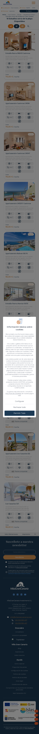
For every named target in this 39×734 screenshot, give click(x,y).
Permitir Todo (19, 413)
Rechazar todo (19, 407)
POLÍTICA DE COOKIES (13, 393)
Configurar (19, 401)
